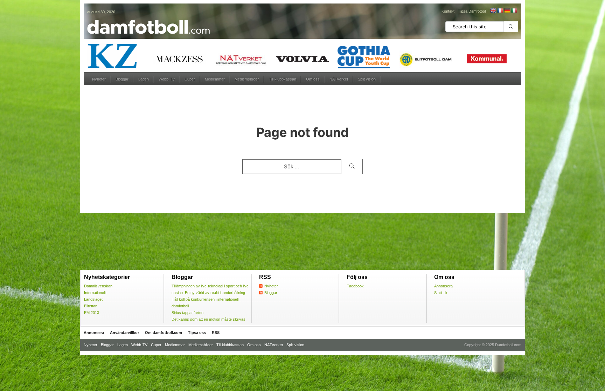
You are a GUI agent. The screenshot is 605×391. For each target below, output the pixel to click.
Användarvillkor (124, 332)
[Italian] (514, 10)
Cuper (190, 79)
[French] (500, 10)
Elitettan (90, 306)
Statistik (440, 293)
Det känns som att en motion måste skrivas (208, 319)
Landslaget (93, 299)
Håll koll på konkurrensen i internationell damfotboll (205, 302)
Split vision (367, 79)
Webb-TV (167, 79)
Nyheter (99, 79)
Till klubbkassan (282, 79)
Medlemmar (215, 79)
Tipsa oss (197, 332)
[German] (507, 10)
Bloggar (122, 79)
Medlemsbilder (247, 79)
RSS (216, 332)
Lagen (143, 79)
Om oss (313, 79)
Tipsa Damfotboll (472, 11)
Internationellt (95, 293)
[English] (493, 10)
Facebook (355, 286)
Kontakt (447, 11)
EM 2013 (91, 312)
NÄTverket (338, 79)
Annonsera (443, 286)
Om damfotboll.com (163, 332)
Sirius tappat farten (187, 312)
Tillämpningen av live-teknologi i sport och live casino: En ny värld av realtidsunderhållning (210, 289)
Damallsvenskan (98, 286)
